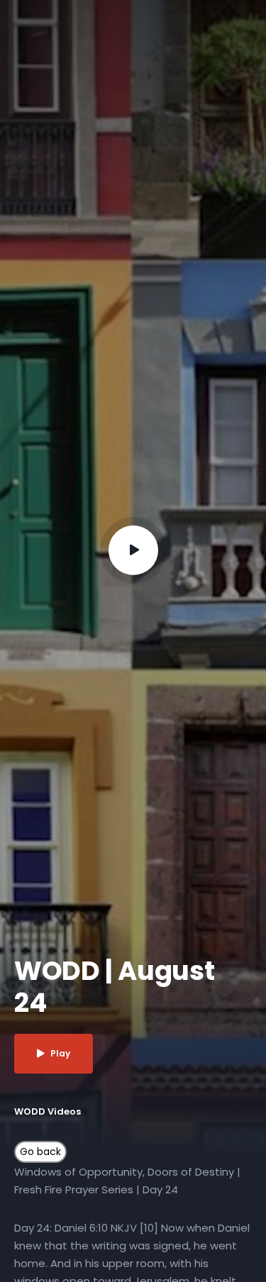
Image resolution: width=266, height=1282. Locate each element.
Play (60, 1053)
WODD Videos (47, 1111)
